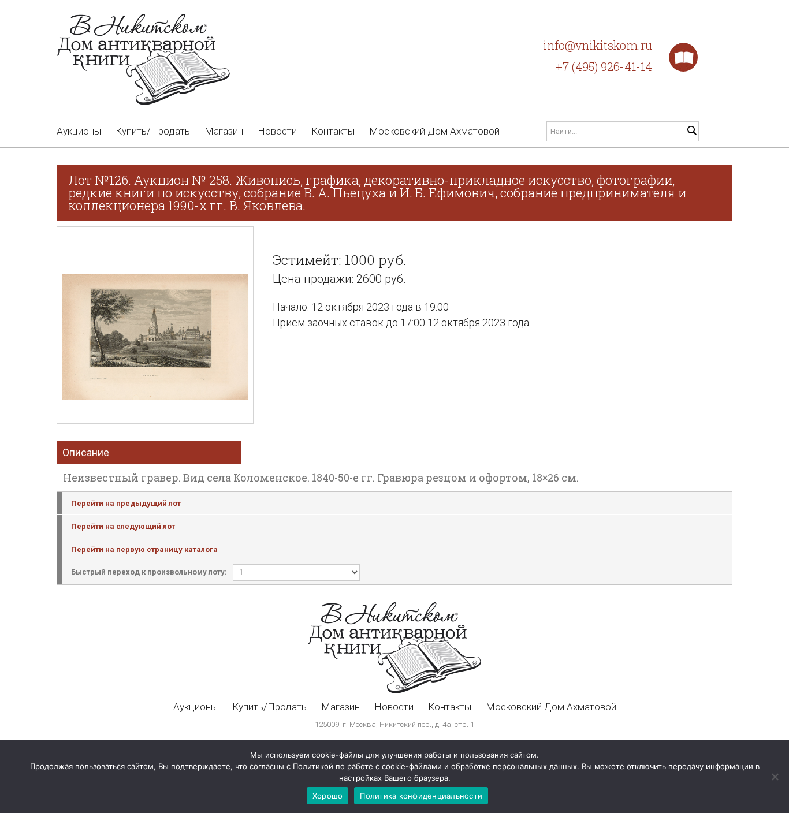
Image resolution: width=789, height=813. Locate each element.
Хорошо (327, 795)
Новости (277, 131)
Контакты (333, 131)
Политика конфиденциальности (421, 795)
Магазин (223, 131)
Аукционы (79, 131)
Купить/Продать (153, 131)
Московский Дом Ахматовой (434, 131)
